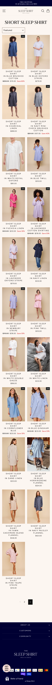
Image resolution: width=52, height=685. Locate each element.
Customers (25, 631)
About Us (25, 625)
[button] (7, 668)
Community (25, 636)
